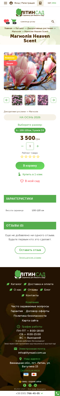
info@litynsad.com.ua (32, 352)
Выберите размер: (30, 125)
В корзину (30, 165)
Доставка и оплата (40, 284)
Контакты (32, 295)
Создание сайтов (35, 382)
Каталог (20, 28)
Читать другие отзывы (30, 258)
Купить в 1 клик (32, 174)
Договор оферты (37, 311)
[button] (6, 100)
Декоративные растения (40, 28)
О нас (17, 289)
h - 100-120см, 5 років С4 (30, 130)
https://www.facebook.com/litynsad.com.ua (24, 385)
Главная (8, 28)
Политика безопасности (30, 316)
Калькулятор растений (40, 3)
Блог (47, 289)
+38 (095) (28, 393)
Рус (54, 3)
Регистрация (28, 3)
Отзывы (33, 289)
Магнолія (16, 32)
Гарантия (17, 311)
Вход (17, 3)
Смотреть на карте (30, 370)
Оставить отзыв (30, 250)
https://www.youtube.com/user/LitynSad (35, 385)
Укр (49, 3)
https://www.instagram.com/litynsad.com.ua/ (30, 385)
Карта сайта (30, 320)
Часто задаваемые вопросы (30, 306)
